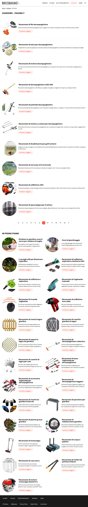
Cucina (51, 3)
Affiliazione (14, 504)
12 (64, 223)
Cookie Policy (34, 504)
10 (56, 223)
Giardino (74, 3)
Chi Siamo (5, 504)
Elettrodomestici (62, 3)
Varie (80, 3)
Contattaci (43, 504)
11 (60, 223)
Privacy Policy (24, 504)
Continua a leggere (25, 31)
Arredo (45, 3)
